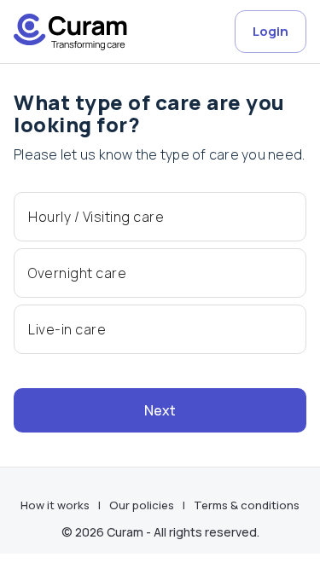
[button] (160, 216)
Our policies (141, 505)
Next (160, 410)
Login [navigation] (270, 31)
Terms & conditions (247, 505)
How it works (55, 505)
